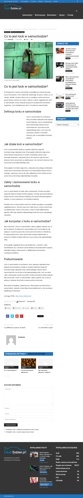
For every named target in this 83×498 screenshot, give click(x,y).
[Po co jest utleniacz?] (11, 363)
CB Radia (59, 480)
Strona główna (25, 1)
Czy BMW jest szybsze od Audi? (15, 328)
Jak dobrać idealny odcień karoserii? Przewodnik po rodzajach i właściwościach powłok (72, 52)
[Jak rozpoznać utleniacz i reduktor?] (45, 363)
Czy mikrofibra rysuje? (45, 328)
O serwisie (33, 1)
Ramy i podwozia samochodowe (44, 484)
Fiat (57, 477)
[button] (76, 11)
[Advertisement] (41, 23)
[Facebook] (77, 1)
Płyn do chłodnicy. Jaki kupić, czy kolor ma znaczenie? (46, 468)
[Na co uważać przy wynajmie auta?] (60, 96)
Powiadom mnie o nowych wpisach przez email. (20, 432)
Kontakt (55, 1)
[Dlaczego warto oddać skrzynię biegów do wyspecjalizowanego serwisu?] (60, 65)
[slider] (10, 301)
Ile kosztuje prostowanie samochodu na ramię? (46, 479)
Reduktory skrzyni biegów (18, 32)
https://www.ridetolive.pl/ (23, 296)
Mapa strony (48, 1)
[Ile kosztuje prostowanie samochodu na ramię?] (34, 480)
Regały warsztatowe (64, 465)
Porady (70, 15)
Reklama (40, 1)
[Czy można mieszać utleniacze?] (28, 363)
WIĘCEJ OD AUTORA (36, 354)
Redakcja (10, 39)
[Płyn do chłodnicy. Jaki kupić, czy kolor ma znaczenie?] (34, 468)
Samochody (27, 15)
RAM (57, 459)
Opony (61, 15)
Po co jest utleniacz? (10, 370)
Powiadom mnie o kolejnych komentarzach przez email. (22, 429)
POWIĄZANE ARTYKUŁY (15, 354)
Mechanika (51, 15)
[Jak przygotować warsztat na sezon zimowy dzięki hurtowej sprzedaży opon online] (60, 105)
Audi (57, 453)
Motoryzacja (40, 15)
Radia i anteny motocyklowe (66, 462)
